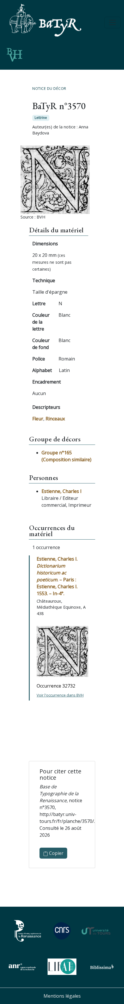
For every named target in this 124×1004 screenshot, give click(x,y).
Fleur (37, 418)
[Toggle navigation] (112, 22)
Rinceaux (55, 418)
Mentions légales (62, 996)
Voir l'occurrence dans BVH (60, 695)
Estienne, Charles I (62, 491)
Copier (55, 853)
